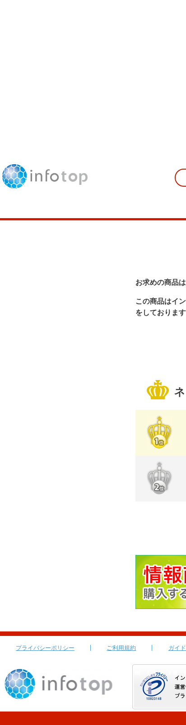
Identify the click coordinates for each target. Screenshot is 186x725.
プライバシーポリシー (45, 647)
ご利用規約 (121, 647)
